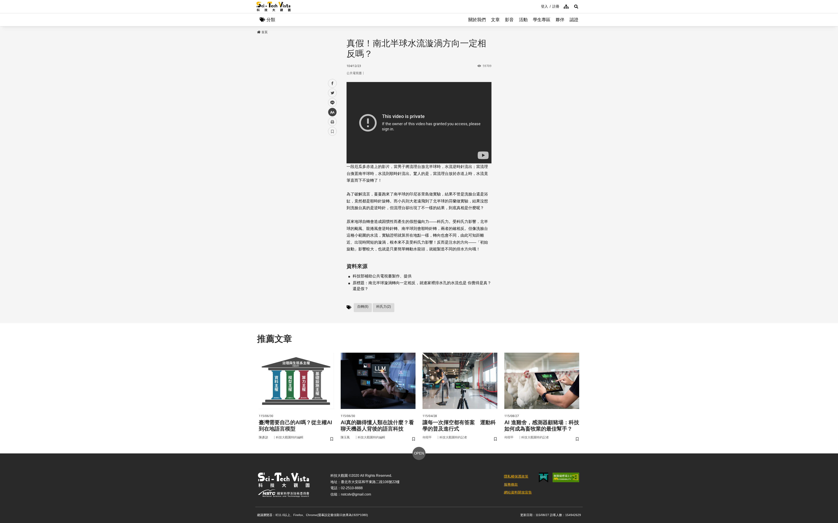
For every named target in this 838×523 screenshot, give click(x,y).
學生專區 (541, 19)
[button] (576, 6)
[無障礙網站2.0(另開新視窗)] (566, 477)
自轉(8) (362, 306)
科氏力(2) (383, 306)
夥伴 (560, 19)
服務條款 (511, 484)
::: (538, 6)
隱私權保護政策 (516, 476)
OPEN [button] (419, 453)
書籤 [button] (332, 131)
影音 (509, 19)
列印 (332, 121)
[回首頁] (273, 6)
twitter (332, 93)
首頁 (264, 32)
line (331, 102)
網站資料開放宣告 (518, 492)
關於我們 (477, 19)
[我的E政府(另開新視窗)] (543, 477)
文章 (495, 19)
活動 (523, 19)
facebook (332, 83)
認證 (574, 19)
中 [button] (332, 112)
